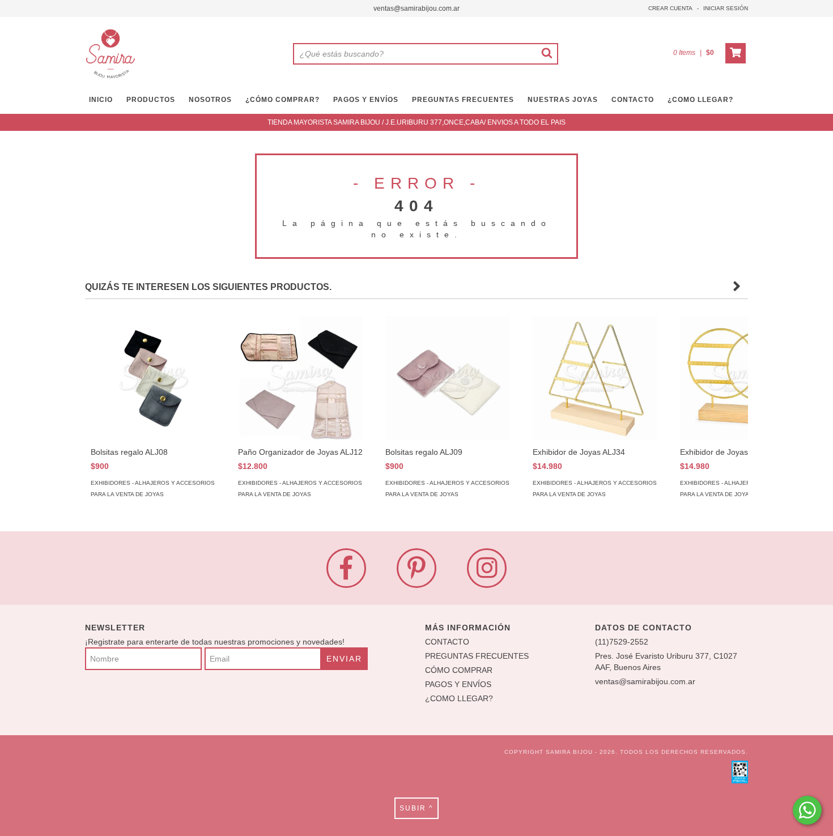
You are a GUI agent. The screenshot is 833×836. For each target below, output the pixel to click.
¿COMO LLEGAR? (459, 698)
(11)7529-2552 (621, 641)
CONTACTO (632, 100)
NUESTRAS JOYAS (563, 100)
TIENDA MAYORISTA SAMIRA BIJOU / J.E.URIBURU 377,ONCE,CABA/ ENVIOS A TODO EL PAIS (416, 122)
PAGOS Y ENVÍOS (365, 100)
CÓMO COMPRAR (458, 670)
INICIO (101, 100)
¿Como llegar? (700, 100)
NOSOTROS (210, 100)
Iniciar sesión (725, 8)
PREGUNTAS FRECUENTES (463, 100)
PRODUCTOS (150, 100)
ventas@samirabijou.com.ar (416, 8)
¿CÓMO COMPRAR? (282, 100)
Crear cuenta (670, 8)
